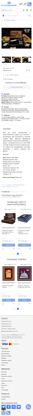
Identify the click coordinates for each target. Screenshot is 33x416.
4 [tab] (21, 254)
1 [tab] (12, 254)
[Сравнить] (26, 70)
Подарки (3, 358)
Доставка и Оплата (6, 381)
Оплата (6, 107)
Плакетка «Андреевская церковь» (6, 287)
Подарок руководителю (18, 184)
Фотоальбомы (5, 353)
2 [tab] (15, 254)
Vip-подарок (8, 184)
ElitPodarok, (15, 334)
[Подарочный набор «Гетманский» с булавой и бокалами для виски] (24, 218)
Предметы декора (6, 360)
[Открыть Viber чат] (31, 10)
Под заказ (4, 385)
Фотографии (4, 390)
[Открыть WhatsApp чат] (27, 10)
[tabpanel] (8, 229)
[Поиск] (29, 15)
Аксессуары (4, 362)
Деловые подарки (6, 356)
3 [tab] (18, 254)
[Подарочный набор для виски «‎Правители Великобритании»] (8, 218)
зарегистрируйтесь (7, 196)
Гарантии (3, 374)
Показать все (14, 186)
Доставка (7, 94)
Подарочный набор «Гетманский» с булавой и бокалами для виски (24, 232)
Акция (3, 383)
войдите (18, 196)
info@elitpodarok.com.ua (10, 331)
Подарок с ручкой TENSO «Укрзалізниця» (23, 287)
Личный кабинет (5, 397)
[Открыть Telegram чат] (23, 10)
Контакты (4, 372)
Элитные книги (5, 351)
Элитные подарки (6, 186)
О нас (3, 378)
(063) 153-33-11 (7, 10)
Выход (3, 399)
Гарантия (7, 115)
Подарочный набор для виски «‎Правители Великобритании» (8, 232)
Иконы (3, 365)
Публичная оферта (6, 376)
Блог (2, 387)
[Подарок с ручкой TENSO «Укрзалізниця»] (24, 273)
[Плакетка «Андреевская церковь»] (8, 273)
